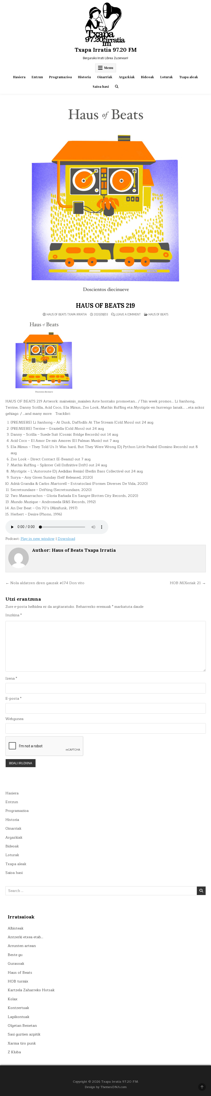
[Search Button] (116, 86)
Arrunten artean (22, 946)
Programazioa (60, 77)
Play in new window (38, 539)
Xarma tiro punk (22, 1043)
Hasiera (19, 77)
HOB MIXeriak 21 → (188, 583)
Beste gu (15, 955)
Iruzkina (13, 615)
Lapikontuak (18, 1017)
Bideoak (147, 77)
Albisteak (15, 928)
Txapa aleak (188, 77)
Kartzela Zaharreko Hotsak (31, 990)
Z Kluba (14, 1052)
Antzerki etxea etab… (25, 937)
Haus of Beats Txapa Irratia (67, 314)
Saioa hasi (101, 86)
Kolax (12, 999)
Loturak (166, 77)
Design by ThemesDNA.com (106, 1087)
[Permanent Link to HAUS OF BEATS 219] (105, 199)
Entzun (37, 77)
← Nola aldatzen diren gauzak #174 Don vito (44, 583)
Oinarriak (104, 77)
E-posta (13, 699)
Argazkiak (127, 77)
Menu (108, 68)
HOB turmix (18, 981)
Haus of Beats (158, 314)
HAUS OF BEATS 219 (105, 306)
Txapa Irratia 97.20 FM (106, 49)
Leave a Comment (128, 314)
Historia (84, 77)
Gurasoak (16, 964)
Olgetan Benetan (22, 1026)
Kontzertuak (18, 1008)
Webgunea (14, 719)
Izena (11, 678)
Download (66, 539)
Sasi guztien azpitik (24, 1034)
